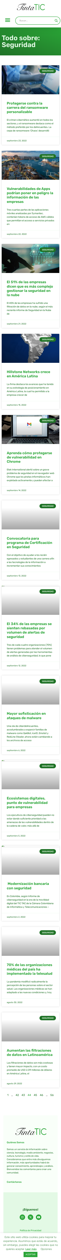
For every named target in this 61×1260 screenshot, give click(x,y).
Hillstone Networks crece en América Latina (28, 374)
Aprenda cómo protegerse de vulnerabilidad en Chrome (29, 457)
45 (35, 1095)
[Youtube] (38, 1217)
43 (23, 1095)
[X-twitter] (30, 1217)
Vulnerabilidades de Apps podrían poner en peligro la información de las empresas (30, 195)
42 (17, 1095)
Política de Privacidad (30, 1230)
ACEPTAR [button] (30, 1254)
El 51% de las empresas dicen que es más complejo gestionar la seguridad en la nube (30, 288)
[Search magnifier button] (56, 20)
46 (41, 1095)
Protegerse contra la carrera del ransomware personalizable (27, 107)
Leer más (31, 1249)
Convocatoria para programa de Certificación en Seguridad (29, 542)
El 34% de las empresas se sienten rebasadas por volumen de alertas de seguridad (29, 630)
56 (52, 1095)
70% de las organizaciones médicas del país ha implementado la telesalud (29, 969)
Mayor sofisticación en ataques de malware (26, 715)
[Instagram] (22, 1217)
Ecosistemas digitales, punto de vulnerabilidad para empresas (27, 802)
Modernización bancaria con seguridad (28, 885)
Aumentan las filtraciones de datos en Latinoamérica (30, 1052)
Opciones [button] (46, 1249)
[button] (8, 20)
